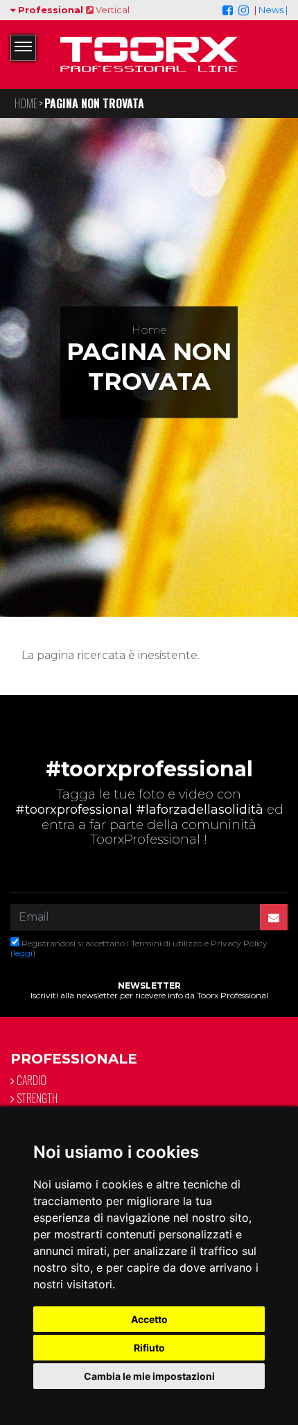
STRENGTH (36, 1098)
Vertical (112, 9)
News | (273, 9)
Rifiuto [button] (149, 1348)
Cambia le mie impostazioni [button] (149, 1376)
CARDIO (30, 1080)
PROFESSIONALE (73, 1058)
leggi (23, 953)
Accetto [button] (149, 1319)
